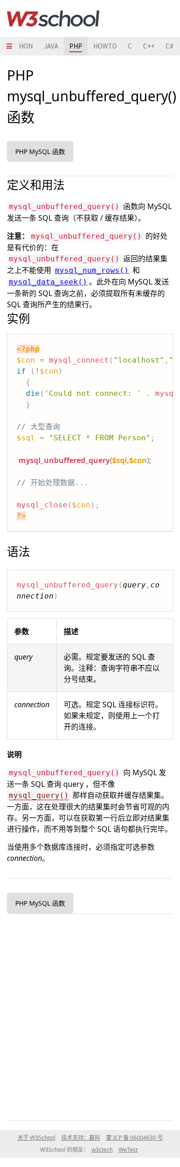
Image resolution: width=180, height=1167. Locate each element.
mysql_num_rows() (92, 270)
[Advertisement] (90, 1015)
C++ (149, 46)
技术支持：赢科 (80, 1138)
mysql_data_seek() (48, 282)
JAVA (51, 46)
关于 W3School (36, 1138)
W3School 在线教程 (53, 18)
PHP (75, 46)
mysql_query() (39, 795)
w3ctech (102, 1150)
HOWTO (105, 46)
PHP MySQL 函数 (40, 151)
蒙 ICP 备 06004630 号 (134, 1138)
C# (169, 46)
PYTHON (20, 46)
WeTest (128, 1150)
